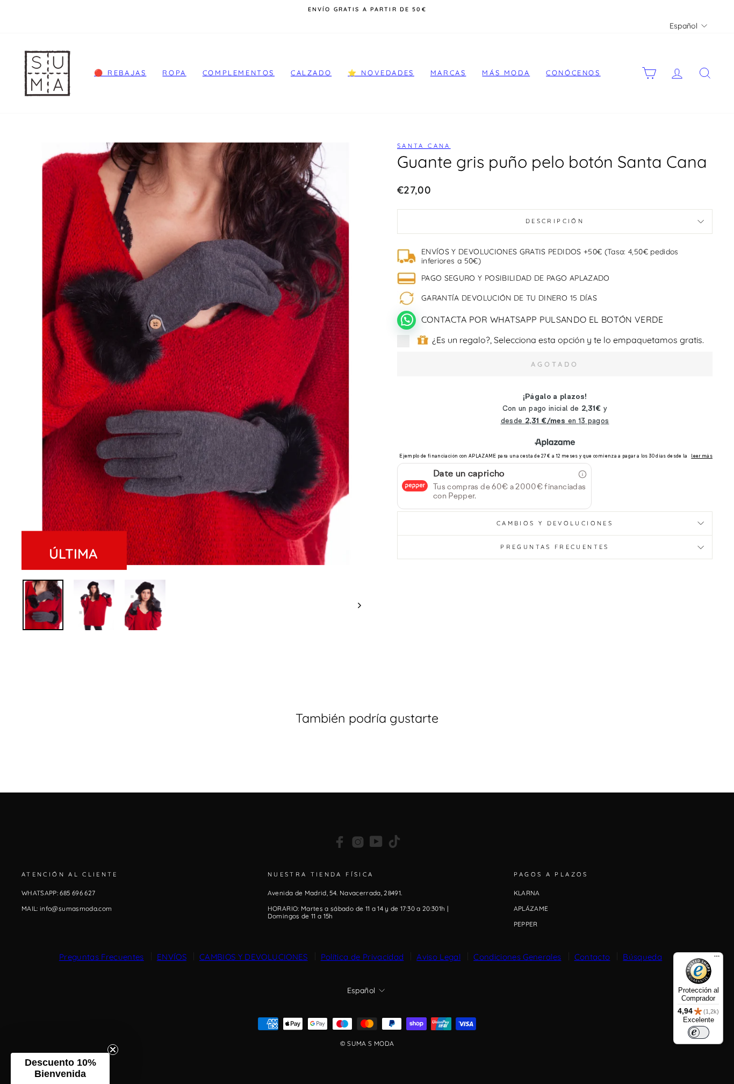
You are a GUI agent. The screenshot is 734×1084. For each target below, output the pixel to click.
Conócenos (573, 72)
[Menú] (716, 958)
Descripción (555, 221)
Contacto (592, 957)
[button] (60, 1068)
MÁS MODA (506, 72)
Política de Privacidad (362, 957)
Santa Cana (424, 145)
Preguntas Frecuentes (101, 957)
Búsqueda (642, 957)
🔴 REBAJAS (120, 72)
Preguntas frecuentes (554, 547)
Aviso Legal (438, 957)
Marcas (448, 72)
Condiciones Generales (517, 957)
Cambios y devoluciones (554, 523)
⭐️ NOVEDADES (381, 72)
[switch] (698, 1032)
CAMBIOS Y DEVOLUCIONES (253, 957)
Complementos (239, 72)
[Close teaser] (112, 1049)
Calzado (311, 72)
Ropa (174, 72)
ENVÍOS (171, 957)
